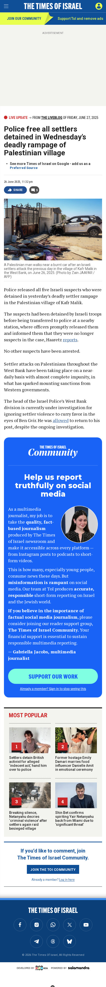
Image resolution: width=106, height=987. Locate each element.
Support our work (53, 676)
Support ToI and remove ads (80, 19)
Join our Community (24, 19)
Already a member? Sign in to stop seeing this (53, 688)
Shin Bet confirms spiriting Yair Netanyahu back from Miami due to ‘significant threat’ (74, 819)
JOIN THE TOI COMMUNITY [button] (53, 869)
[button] (98, 6)
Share (18, 190)
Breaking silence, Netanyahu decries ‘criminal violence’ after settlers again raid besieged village (28, 820)
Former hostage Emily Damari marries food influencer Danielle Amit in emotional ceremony (74, 764)
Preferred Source (24, 168)
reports (70, 340)
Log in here (67, 879)
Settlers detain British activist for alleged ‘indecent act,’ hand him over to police (28, 764)
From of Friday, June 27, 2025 (65, 118)
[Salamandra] (78, 967)
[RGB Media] (43, 968)
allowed (61, 420)
